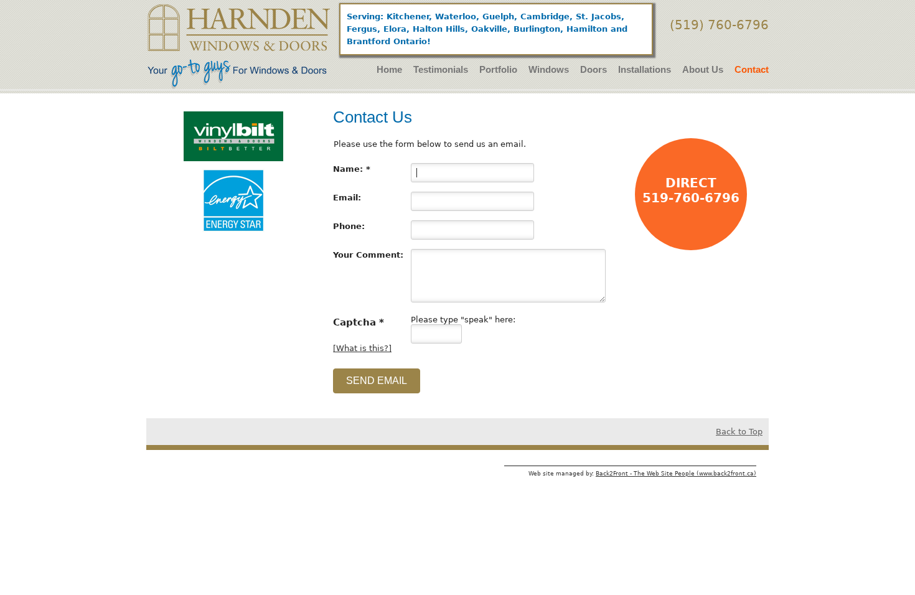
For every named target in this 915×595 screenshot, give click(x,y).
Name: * (351, 169)
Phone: (349, 226)
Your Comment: (368, 255)
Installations (644, 69)
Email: (347, 197)
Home (389, 69)
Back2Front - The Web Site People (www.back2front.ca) (676, 474)
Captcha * (358, 322)
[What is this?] (362, 348)
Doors (593, 69)
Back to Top (739, 431)
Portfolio (498, 69)
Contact (751, 69)
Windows (548, 69)
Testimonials (440, 69)
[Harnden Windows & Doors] (239, 46)
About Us (702, 69)
